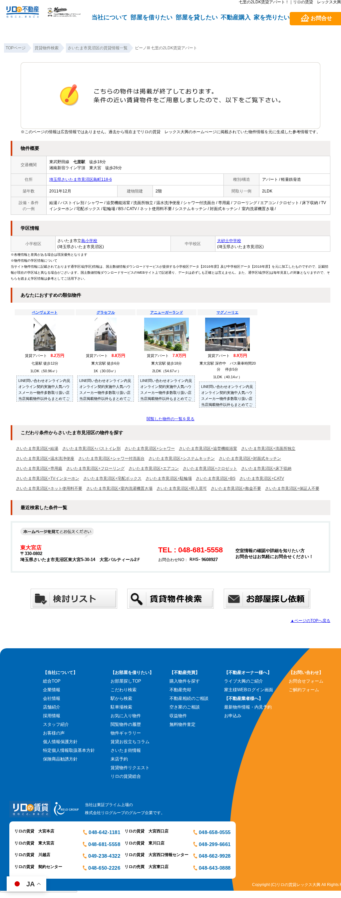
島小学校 (89, 240)
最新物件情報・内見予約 (248, 707)
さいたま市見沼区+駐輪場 (169, 478)
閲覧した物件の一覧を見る (170, 419)
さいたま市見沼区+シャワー (150, 448)
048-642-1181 (104, 832)
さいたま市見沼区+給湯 (37, 448)
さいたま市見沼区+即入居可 (182, 488)
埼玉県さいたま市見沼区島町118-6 (80, 179)
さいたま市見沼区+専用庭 (39, 468)
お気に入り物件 (126, 715)
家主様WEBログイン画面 (248, 689)
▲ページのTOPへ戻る (310, 620)
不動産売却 (180, 689)
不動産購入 (236, 17)
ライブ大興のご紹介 (243, 681)
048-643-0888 (215, 868)
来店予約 (119, 758)
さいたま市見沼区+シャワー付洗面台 (111, 458)
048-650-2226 (104, 868)
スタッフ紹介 (56, 724)
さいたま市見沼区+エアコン (154, 468)
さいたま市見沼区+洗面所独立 (268, 448)
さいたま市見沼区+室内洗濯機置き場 (119, 488)
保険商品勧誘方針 (60, 758)
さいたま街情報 (126, 750)
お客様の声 (54, 733)
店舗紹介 (51, 707)
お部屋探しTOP (126, 681)
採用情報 (51, 715)
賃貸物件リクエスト (130, 767)
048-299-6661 (215, 844)
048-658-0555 (215, 832)
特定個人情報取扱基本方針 (69, 750)
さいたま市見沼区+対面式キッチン (250, 458)
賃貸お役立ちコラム (130, 741)
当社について (110, 17)
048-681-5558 (104, 844)
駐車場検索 (121, 707)
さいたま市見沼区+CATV (261, 478)
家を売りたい (272, 17)
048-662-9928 (215, 856)
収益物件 (178, 715)
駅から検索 (121, 698)
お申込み (232, 715)
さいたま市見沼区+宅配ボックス (112, 478)
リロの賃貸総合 (126, 776)
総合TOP (52, 681)
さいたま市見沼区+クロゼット (210, 468)
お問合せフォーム (306, 681)
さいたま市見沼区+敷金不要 (236, 488)
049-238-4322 (104, 856)
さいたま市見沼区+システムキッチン (182, 458)
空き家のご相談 (185, 707)
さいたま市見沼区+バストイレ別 (91, 448)
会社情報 (51, 698)
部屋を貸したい (197, 17)
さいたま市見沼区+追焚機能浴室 (208, 448)
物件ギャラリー (126, 733)
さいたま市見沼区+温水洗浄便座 (45, 458)
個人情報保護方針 (60, 741)
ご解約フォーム (304, 689)
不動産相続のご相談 (189, 698)
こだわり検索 (124, 689)
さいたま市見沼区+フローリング (95, 468)
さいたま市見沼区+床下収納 (266, 468)
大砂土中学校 (229, 240)
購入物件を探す (185, 681)
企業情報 (51, 689)
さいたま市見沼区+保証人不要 (292, 488)
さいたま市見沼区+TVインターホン (47, 478)
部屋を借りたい (151, 17)
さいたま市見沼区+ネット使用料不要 (49, 488)
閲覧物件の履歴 (126, 724)
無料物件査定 (182, 724)
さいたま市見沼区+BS (215, 478)
